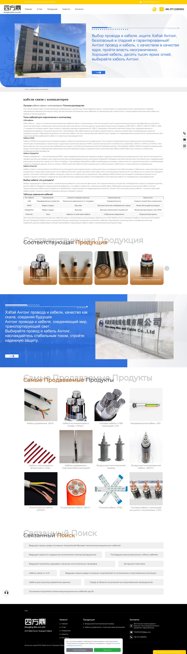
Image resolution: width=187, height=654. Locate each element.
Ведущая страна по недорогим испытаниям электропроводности (62, 554)
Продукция (66, 631)
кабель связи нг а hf (39, 573)
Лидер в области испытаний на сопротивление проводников (121, 582)
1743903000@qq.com (151, 2)
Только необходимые (79, 650)
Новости (64, 634)
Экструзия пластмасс (134, 564)
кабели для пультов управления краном (49, 582)
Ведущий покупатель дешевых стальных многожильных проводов (63, 564)
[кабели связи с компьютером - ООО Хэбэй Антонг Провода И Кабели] (12, 9)
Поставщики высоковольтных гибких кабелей (134, 554)
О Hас (63, 627)
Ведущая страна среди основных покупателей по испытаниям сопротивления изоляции (110, 573)
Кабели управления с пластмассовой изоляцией (105, 627)
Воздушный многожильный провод (99, 624)
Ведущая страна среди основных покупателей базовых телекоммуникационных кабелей (75, 545)
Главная (27, 89)
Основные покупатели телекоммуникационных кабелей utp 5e (61, 591)
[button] (166, 268)
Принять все (107, 650)
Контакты (65, 638)
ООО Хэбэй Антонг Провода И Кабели (40, 2)
